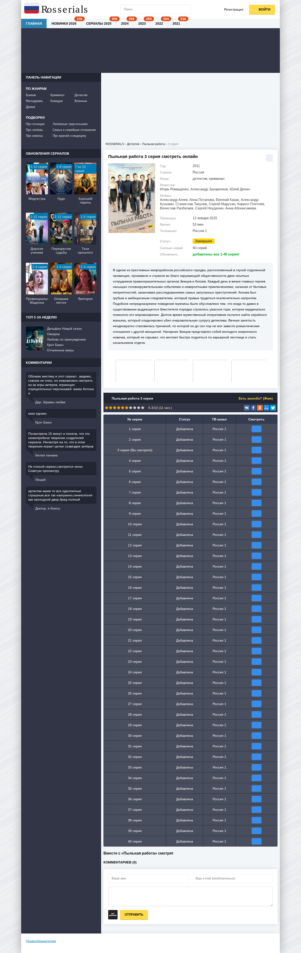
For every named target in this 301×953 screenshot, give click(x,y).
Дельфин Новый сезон (64, 328)
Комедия (56, 101)
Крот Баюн (55, 345)
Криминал (57, 95)
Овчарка (53, 334)
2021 (176, 23)
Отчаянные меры (60, 350)
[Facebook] (253, 408)
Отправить (134, 914)
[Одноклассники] (260, 408)
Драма (30, 107)
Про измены (34, 135)
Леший (40, 480)
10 (143, 408)
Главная (34, 23)
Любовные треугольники (70, 124)
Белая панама (46, 455)
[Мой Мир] (266, 408)
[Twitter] (273, 408)
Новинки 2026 (63, 23)
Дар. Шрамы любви (50, 402)
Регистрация (233, 9)
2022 (159, 23)
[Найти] (186, 9)
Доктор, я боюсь (47, 508)
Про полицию (35, 124)
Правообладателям (41, 941)
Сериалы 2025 (98, 23)
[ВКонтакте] (247, 408)
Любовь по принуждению (66, 339)
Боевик (31, 95)
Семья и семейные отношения (74, 130)
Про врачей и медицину (69, 135)
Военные (81, 101)
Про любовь (34, 130)
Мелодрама (34, 101)
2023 (142, 23)
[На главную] (56, 9)
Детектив (81, 95)
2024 (125, 23)
